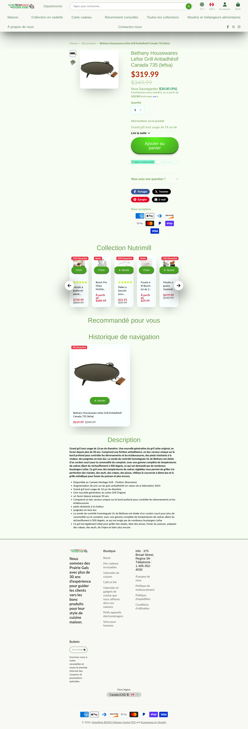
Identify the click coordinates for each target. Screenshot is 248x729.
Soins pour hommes (109, 623)
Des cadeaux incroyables (110, 565)
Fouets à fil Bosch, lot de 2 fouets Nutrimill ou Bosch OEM (146, 281)
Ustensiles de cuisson (111, 574)
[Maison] (21, 6)
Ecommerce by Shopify (153, 722)
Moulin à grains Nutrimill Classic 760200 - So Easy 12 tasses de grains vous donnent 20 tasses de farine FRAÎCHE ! (169, 281)
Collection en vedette (47, 17)
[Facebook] (227, 26)
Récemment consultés (121, 17)
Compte (224, 6)
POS (133, 722)
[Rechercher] (189, 6)
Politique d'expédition (143, 597)
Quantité (136, 102)
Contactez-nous (130, 27)
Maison (12, 17)
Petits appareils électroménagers (113, 614)
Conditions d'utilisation (142, 606)
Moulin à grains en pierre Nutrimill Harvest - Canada (78, 281)
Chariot (238, 6)
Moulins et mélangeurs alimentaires (214, 17)
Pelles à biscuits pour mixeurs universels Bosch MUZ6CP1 (124, 281)
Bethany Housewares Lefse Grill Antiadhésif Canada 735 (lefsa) (99, 385)
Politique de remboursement (145, 587)
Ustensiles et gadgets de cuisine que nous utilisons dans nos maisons (111, 597)
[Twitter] (233, 26)
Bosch (107, 558)
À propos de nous (20, 27)
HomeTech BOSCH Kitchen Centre (111, 722)
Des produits (89, 43)
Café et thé (110, 582)
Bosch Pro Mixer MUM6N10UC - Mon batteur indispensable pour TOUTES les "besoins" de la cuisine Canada (101, 281)
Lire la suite (139, 133)
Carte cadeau (81, 17)
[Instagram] (239, 26)
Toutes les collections (163, 17)
